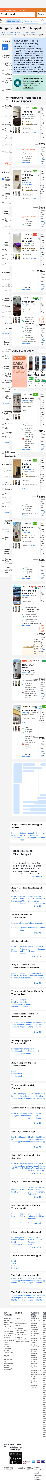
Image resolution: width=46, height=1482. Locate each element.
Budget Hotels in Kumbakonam (25, 975)
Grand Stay (22, 1188)
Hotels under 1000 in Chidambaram (33, 898)
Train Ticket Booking (8, 1337)
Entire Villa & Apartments (10, 64)
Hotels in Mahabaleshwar (36, 1373)
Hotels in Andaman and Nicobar (23, 950)
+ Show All (36, 906)
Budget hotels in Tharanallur (15, 835)
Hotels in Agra (36, 1338)
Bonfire (8, 507)
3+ (6, 250)
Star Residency (40, 1215)
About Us (18, 1318)
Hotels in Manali (34, 1382)
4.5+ (7, 264)
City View (7, 357)
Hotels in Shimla (34, 1378)
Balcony (8, 306)
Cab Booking (8, 1333)
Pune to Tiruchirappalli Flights (33, 1280)
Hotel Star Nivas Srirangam (40, 1189)
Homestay (9, 424)
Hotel (7, 419)
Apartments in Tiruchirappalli (25, 1051)
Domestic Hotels (7, 1319)
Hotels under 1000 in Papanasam (41, 899)
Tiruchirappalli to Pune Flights (33, 1297)
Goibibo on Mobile (21, 1335)
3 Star (6, 220)
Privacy (17, 1326)
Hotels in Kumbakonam (25, 1114)
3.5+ (7, 259)
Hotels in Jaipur (34, 1341)
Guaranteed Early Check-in (9, 561)
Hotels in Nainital (34, 1386)
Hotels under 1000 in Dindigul (23, 899)
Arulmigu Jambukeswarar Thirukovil (17, 1024)
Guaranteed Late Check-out (9, 81)
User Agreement (21, 1323)
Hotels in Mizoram (31, 949)
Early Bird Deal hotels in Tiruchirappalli (33, 1139)
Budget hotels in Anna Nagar (23, 836)
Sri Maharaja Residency (15, 1189)
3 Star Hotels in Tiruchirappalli (16, 1096)
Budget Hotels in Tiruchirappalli (25, 1096)
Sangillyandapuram (19, 928)
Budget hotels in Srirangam (32, 835)
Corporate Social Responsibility (21, 1331)
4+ (6, 255)
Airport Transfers (9, 483)
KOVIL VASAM (39, 1239)
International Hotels (9, 1323)
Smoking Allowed (8, 382)
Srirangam (15, 923)
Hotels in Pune (36, 1336)
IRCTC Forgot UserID (8, 1364)
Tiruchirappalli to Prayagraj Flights (16, 1297)
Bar (6, 494)
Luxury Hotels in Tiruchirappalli (33, 1096)
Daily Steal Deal (9, 98)
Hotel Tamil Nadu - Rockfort (15, 1264)
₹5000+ (8, 203)
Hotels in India (7, 1356)
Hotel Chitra (22, 1215)
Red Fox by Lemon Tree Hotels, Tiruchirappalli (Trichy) (16, 1242)
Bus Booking (8, 1331)
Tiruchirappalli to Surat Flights (25, 1297)
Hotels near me (8, 1360)
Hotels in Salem (30, 1115)
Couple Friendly (8, 124)
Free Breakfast (9, 137)
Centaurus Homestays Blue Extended (32, 1190)
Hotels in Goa (35, 1318)
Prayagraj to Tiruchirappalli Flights (16, 1280)
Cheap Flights (9, 1340)
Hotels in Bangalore (34, 1328)
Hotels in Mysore (34, 1350)
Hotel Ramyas (23, 1239)
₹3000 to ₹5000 (7, 196)
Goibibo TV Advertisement (20, 1338)
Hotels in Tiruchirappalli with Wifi (16, 1166)
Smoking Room (11, 323)
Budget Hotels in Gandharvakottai (35, 974)
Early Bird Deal (8, 107)
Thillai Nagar (22, 929)
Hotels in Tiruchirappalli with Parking (25, 1166)
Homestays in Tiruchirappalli (16, 1050)
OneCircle (8, 70)
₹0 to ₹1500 (7, 179)
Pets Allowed (8, 397)
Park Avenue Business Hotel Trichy (31, 1242)
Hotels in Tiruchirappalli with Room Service (33, 1167)
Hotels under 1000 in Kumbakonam (16, 898)
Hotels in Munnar (34, 1354)
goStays (8, 74)
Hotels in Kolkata (34, 1367)
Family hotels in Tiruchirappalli (16, 1139)
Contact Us (19, 1328)
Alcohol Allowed (8, 375)
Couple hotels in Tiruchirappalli (25, 1139)
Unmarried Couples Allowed (9, 389)
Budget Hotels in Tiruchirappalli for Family (16, 1003)
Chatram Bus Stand (31, 1024)
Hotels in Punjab (14, 949)
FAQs (16, 1344)
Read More (37, 876)
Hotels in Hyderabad (35, 1332)
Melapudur (32, 928)
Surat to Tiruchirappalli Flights (25, 1280)
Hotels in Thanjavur (15, 1114)
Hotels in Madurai (34, 1363)
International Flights (9, 1328)
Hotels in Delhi (36, 1321)
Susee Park (13, 1215)
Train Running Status (7, 1344)
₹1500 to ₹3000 (7, 187)
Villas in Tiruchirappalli (33, 1050)
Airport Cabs (8, 1353)
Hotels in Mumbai (34, 1324)
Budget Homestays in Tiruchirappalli (16, 1073)
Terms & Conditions (22, 1321)
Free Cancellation (10, 130)
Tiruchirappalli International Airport (25, 1024)
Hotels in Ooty (36, 1370)
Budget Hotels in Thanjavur (40, 975)
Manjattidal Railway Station (40, 1024)
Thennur (39, 923)
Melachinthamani (35, 923)
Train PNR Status (7, 1349)
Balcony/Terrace (11, 489)
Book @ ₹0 (9, 90)
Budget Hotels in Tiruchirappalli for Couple (25, 1003)
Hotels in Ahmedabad (35, 1346)
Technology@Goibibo (22, 1341)
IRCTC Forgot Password (8, 1369)
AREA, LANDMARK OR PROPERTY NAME (13, 10)
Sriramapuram (25, 923)
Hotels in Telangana (40, 948)
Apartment (9, 437)
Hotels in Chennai (34, 1358)
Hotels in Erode (39, 1115)
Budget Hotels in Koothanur (15, 975)
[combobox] (17, 13)
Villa (6, 428)
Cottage (8, 433)
